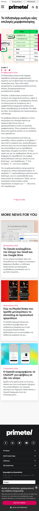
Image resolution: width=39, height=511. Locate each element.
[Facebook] (6, 443)
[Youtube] (26, 443)
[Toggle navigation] (3, 7)
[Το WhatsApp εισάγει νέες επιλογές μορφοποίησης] (1, 70)
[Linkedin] (13, 443)
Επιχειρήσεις (17, 2)
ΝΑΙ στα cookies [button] (19, 503)
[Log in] (37, 7)
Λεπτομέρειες (31, 498)
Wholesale (31, 2)
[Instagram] (33, 443)
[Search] (33, 7)
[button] (19, 507)
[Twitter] (19, 443)
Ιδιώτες (4, 2)
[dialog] (19, 498)
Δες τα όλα (20, 199)
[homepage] (18, 7)
